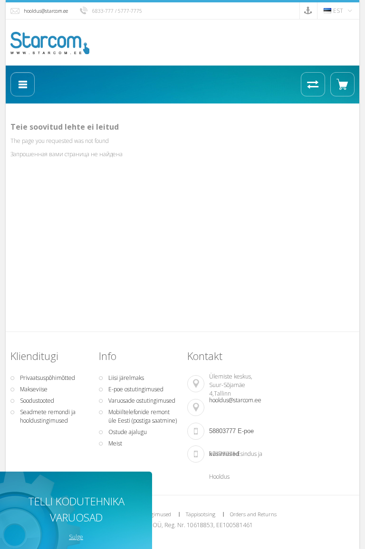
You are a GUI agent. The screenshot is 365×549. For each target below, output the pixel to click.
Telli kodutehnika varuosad (76, 509)
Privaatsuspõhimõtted (47, 378)
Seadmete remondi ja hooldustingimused (48, 416)
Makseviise (34, 389)
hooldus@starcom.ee (46, 11)
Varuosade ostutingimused (141, 401)
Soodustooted (37, 401)
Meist (115, 443)
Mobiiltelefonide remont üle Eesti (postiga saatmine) (142, 416)
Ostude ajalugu (127, 432)
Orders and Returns (253, 514)
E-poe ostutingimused (135, 389)
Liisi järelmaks (126, 378)
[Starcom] (49, 43)
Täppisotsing (200, 514)
